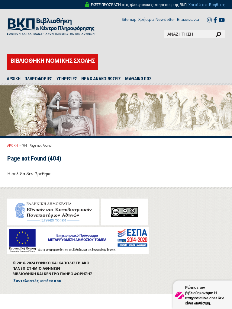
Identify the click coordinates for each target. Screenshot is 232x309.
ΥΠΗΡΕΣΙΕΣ (66, 78)
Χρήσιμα (146, 19)
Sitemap (129, 19)
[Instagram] (209, 20)
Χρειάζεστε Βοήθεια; (206, 4)
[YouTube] (222, 20)
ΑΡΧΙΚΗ (13, 78)
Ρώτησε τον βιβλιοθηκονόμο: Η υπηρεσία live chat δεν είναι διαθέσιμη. (204, 295)
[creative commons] (124, 212)
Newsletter (165, 19)
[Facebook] (215, 20)
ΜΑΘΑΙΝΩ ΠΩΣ (138, 78)
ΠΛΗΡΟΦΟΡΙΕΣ (38, 78)
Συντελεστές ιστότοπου (37, 280)
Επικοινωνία (188, 19)
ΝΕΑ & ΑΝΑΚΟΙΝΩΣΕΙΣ (101, 78)
